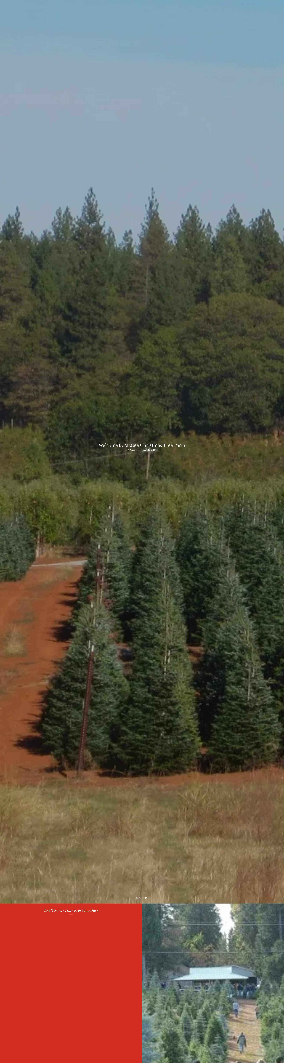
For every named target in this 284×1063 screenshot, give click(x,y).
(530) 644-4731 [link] (142, 898)
